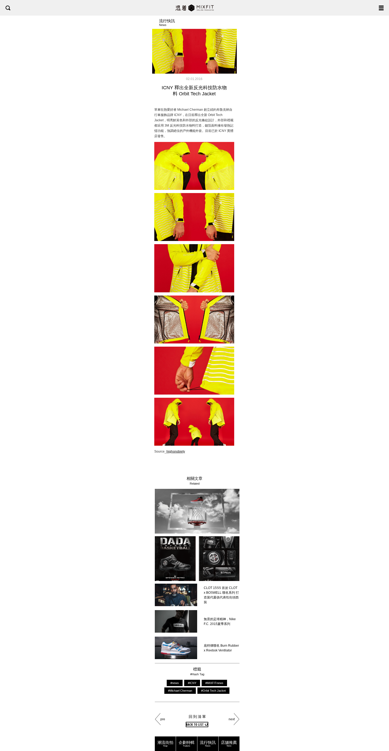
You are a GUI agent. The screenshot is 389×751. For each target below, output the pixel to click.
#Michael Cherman (180, 690)
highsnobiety (175, 451)
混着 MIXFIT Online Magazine (194, 8)
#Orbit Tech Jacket (213, 690)
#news (174, 683)
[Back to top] (380, 730)
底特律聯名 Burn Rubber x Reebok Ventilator (221, 648)
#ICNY (192, 683)
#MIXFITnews (214, 683)
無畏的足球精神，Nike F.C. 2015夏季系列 (220, 621)
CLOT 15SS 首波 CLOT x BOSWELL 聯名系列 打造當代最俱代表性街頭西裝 (221, 595)
